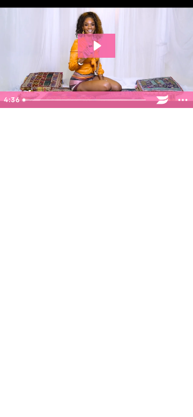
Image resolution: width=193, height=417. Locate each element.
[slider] (85, 100)
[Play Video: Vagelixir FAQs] (96, 46)
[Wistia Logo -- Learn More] (162, 100)
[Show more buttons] (183, 100)
